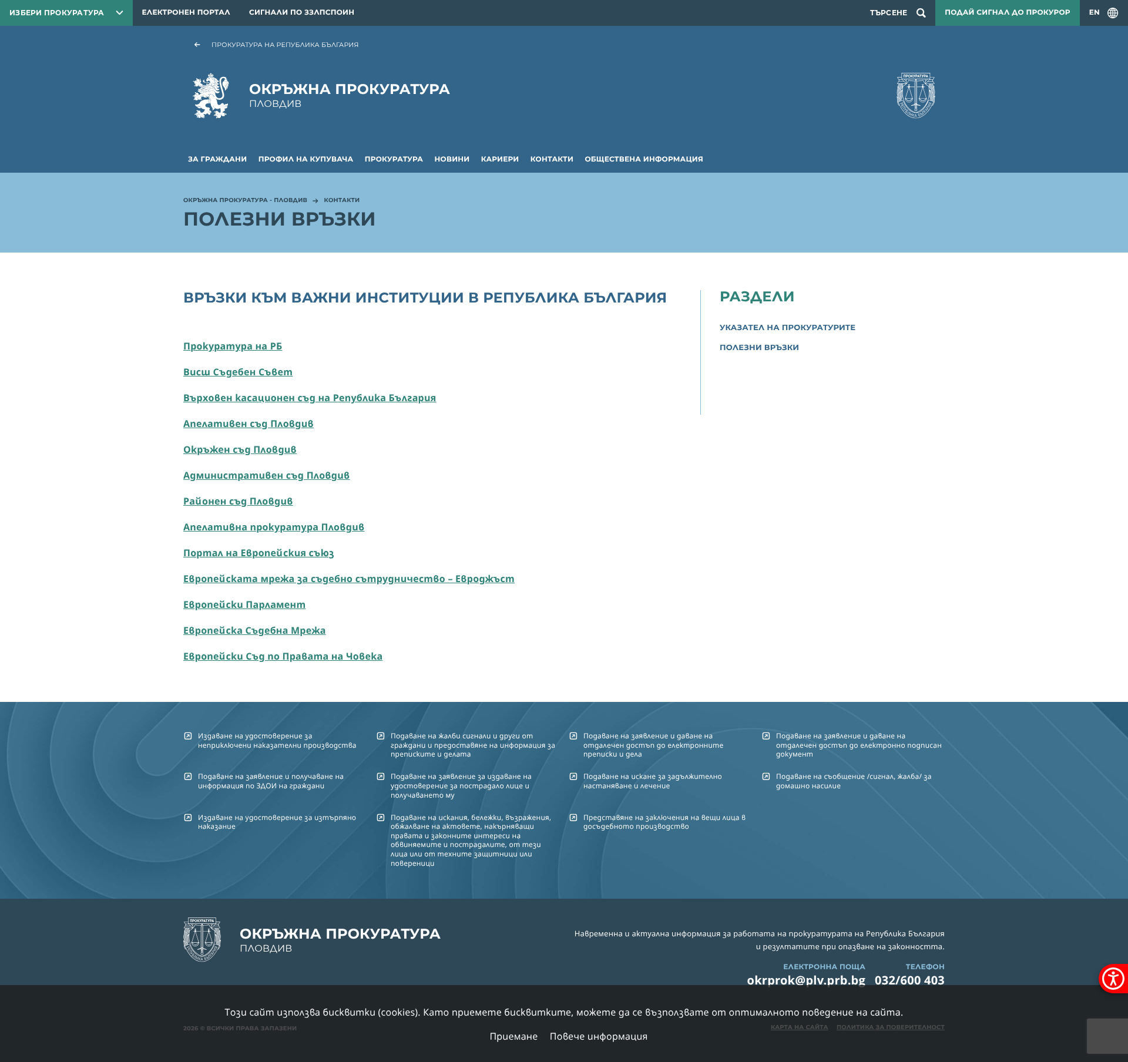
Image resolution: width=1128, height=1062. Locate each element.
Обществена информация (644, 159)
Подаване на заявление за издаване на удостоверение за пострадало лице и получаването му (461, 785)
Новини (452, 159)
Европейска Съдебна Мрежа (254, 630)
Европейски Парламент (244, 604)
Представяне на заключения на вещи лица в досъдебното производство (664, 821)
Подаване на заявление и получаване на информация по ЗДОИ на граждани (271, 780)
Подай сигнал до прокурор (1007, 12)
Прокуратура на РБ (232, 346)
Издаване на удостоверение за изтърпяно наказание (277, 821)
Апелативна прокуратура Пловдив (274, 526)
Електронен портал (186, 12)
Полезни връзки (759, 347)
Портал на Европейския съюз (258, 552)
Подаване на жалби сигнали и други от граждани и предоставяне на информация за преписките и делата (473, 745)
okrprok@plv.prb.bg (806, 980)
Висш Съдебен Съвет (238, 371)
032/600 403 (910, 980)
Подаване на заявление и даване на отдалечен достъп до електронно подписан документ (859, 745)
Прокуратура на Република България (285, 45)
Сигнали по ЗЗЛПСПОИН (301, 12)
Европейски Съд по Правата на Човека (282, 656)
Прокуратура (394, 159)
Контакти (552, 159)
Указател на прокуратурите (787, 327)
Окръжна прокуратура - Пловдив (245, 201)
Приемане (513, 1036)
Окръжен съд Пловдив (240, 449)
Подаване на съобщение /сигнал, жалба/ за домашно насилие (854, 780)
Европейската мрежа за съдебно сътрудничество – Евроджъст (349, 578)
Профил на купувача (306, 159)
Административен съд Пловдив (266, 475)
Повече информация (599, 1036)
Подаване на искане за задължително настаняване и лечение (652, 780)
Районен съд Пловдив (238, 501)
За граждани (217, 159)
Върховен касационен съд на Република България (309, 397)
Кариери (500, 159)
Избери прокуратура (57, 12)
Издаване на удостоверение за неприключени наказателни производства (277, 740)
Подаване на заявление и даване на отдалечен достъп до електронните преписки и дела (653, 745)
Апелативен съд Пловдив (248, 423)
